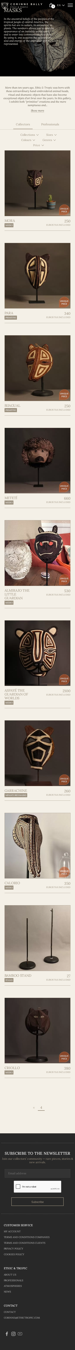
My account (12, 1231)
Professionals (50, 124)
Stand (9, 980)
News (7, 1291)
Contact (10, 1312)
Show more (37, 110)
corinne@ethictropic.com (22, 1317)
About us (10, 1274)
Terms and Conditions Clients (24, 1242)
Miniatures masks (15, 795)
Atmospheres (13, 1286)
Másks (9, 225)
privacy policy (13, 1248)
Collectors (23, 124)
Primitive (10, 317)
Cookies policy (14, 1254)
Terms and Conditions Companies (27, 1237)
